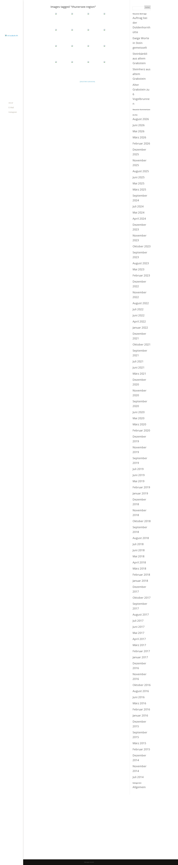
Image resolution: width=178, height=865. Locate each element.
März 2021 (139, 373)
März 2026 (139, 137)
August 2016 (141, 691)
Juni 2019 (139, 475)
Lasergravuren (10, 69)
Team (5, 86)
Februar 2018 (141, 574)
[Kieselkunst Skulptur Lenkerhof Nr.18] (63, 37)
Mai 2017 (138, 633)
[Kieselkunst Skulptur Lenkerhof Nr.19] (79, 53)
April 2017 (139, 639)
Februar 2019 (141, 487)
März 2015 (139, 743)
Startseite (8, 49)
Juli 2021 (138, 361)
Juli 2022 (138, 309)
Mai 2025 (138, 183)
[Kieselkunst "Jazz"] (79, 21)
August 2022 (141, 303)
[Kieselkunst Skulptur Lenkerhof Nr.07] (112, 37)
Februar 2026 (141, 143)
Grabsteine (8, 53)
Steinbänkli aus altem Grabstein (140, 58)
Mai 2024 (138, 212)
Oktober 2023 (142, 246)
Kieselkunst (9, 61)
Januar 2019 (140, 493)
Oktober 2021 (142, 344)
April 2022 (139, 321)
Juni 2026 (139, 125)
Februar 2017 (141, 651)
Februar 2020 (141, 430)
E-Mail (11, 107)
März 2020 (139, 424)
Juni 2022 (139, 315)
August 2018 (141, 538)
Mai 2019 (138, 481)
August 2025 (141, 171)
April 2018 (139, 562)
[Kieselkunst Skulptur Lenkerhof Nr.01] (95, 21)
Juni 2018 (139, 550)
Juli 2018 (138, 544)
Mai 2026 (138, 131)
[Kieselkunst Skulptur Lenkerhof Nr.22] (112, 53)
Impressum (94, 849)
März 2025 (139, 189)
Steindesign (9, 65)
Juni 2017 (139, 627)
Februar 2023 (141, 275)
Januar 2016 (140, 715)
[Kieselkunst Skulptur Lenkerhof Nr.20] (63, 69)
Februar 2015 (141, 749)
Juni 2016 (139, 697)
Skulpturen (9, 57)
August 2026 (141, 119)
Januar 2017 (140, 657)
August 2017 (141, 614)
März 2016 (139, 703)
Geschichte (8, 82)
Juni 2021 (139, 367)
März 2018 (139, 568)
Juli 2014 (138, 777)
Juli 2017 (138, 620)
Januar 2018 (140, 581)
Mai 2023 (138, 269)
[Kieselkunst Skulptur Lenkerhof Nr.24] (95, 53)
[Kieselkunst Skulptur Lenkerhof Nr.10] (79, 69)
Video (6, 78)
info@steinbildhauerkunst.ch (56, 839)
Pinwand (7, 73)
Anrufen (109, 822)
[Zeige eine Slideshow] (87, 81)
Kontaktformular (112, 814)
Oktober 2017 (142, 597)
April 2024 (139, 218)
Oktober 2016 (142, 685)
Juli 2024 (138, 206)
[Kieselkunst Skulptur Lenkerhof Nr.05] (95, 37)
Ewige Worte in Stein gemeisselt (141, 42)
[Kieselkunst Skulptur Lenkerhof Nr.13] (95, 69)
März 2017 (139, 645)
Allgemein (139, 787)
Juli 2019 (138, 469)
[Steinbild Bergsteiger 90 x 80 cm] (63, 21)
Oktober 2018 (142, 521)
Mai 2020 (138, 418)
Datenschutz (106, 849)
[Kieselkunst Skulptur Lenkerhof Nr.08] (63, 53)
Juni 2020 (139, 412)
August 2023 (141, 263)
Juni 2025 (139, 177)
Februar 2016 (141, 709)
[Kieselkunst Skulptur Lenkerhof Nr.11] (112, 21)
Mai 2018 (138, 556)
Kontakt (7, 90)
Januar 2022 (140, 327)
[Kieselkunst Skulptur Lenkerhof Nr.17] (79, 37)
